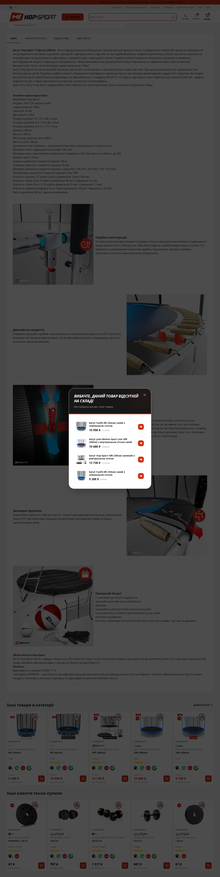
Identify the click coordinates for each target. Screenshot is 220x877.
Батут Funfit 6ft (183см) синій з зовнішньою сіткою (107, 473)
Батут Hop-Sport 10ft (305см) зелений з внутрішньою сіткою (112, 457)
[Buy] (141, 427)
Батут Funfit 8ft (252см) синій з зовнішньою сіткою (107, 424)
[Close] (144, 395)
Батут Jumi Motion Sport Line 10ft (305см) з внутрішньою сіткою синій (110, 441)
